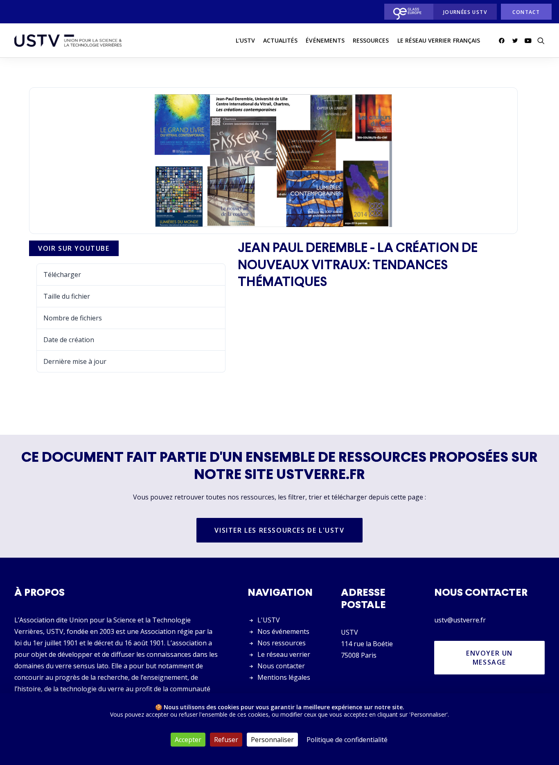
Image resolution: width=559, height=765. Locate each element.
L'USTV (268, 619)
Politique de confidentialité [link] (347, 739)
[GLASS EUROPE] (406, 11)
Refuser (226, 739)
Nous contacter (281, 665)
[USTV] (68, 40)
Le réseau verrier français (438, 40)
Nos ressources (281, 642)
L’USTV (245, 40)
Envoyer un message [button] (490, 658)
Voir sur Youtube (74, 248)
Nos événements (283, 631)
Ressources (371, 40)
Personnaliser (272, 739)
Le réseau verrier (283, 654)
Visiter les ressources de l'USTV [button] (279, 530)
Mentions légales (283, 677)
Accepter (188, 739)
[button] (503, 40)
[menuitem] (406, 11)
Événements (325, 40)
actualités (280, 40)
